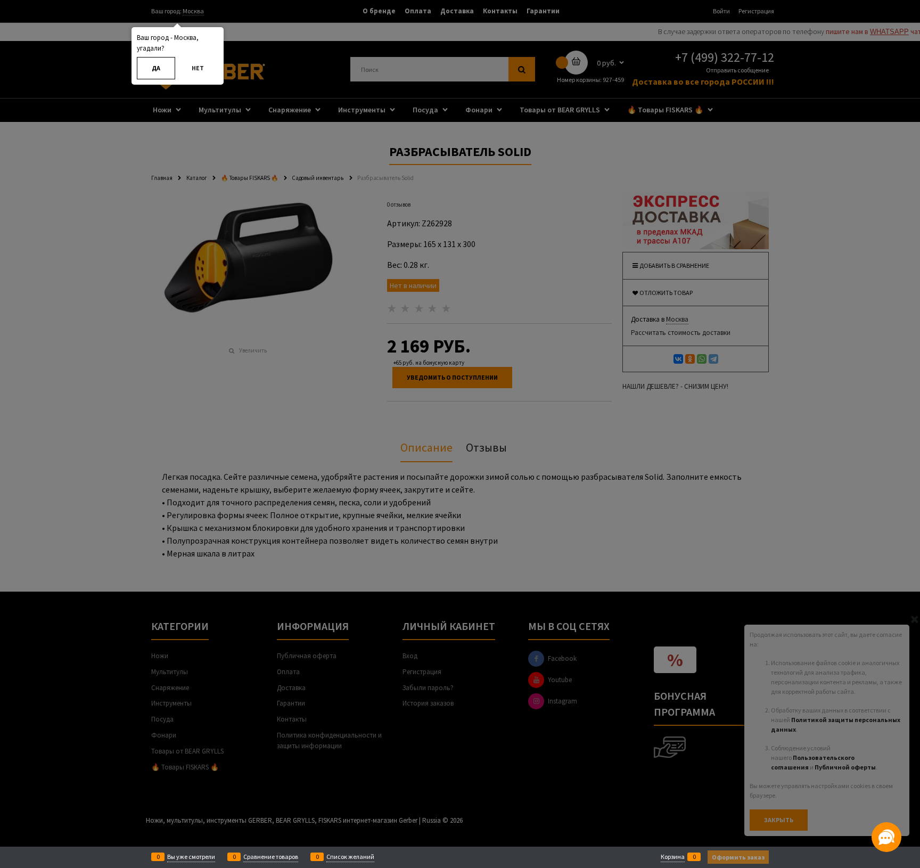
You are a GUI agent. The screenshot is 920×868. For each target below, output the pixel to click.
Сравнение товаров (270, 857)
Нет (198, 68)
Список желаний (350, 857)
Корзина (673, 857)
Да (156, 68)
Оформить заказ (738, 857)
